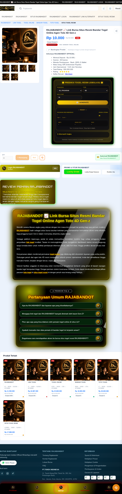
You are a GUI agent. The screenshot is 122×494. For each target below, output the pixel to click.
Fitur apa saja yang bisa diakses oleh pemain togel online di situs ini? (50, 322)
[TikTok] (13, 473)
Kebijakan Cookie (91, 462)
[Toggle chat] (116, 487)
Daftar (61, 491)
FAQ (44, 466)
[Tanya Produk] (42, 157)
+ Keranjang (22, 157)
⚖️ (110, 8)
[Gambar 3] (23, 68)
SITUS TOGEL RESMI (106, 17)
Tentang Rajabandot (50, 455)
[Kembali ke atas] (116, 482)
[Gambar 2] (14, 68)
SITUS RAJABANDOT (38, 17)
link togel (30, 242)
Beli (34, 157)
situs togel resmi (41, 272)
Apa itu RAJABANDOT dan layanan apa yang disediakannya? (47, 306)
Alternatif (85, 490)
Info (55, 168)
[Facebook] (2, 473)
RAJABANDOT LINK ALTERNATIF (82, 17)
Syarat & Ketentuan (92, 455)
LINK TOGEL (17, 23)
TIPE (84, 87)
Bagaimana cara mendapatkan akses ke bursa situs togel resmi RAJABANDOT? (55, 338)
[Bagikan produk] (116, 31)
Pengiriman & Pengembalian (95, 466)
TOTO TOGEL (54, 23)
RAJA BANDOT (80, 2)
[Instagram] (7, 473)
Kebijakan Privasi (91, 459)
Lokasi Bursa (47, 462)
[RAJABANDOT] (7, 8)
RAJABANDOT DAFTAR (113, 2)
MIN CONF (60, 94)
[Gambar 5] (6, 77)
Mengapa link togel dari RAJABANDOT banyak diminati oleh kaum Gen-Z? (53, 314)
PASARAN (60, 87)
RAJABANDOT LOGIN (95, 2)
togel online (55, 254)
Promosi (13, 490)
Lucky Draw (73, 171)
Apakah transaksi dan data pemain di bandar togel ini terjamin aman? (50, 330)
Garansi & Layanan (92, 472)
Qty (3, 154)
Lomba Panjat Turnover (92, 172)
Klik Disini (68, 74)
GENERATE (82, 102)
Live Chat (109, 490)
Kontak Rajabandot (50, 459)
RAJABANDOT (67, 2)
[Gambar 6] (14, 77)
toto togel (27, 272)
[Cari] (20, 8)
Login (37, 490)
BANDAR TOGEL (42, 23)
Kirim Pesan (10, 463)
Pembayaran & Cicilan (93, 469)
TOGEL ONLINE (29, 23)
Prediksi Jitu (111, 172)
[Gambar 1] (6, 68)
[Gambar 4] (32, 68)
